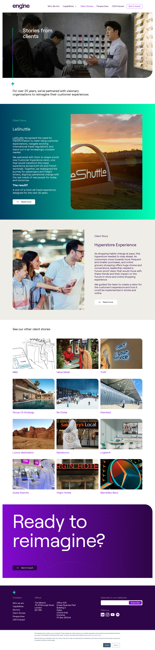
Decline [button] (116, 645)
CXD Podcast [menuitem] (118, 6)
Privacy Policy (97, 635)
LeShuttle (18, 138)
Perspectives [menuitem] (102, 6)
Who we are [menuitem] (18, 603)
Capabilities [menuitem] (68, 6)
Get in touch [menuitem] (135, 6)
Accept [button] (107, 645)
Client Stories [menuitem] (86, 6)
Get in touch (27, 568)
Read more (26, 202)
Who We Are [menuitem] (53, 6)
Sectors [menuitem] (16, 610)
